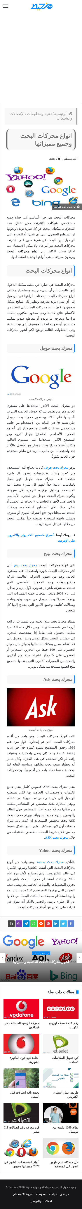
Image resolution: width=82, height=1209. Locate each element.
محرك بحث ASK (56, 837)
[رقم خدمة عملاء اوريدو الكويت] (61, 1009)
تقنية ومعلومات (39, 114)
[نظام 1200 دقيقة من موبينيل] (61, 1113)
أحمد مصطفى (70, 158)
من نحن (64, 1194)
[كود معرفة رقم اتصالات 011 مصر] (21, 1113)
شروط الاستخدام (23, 1194)
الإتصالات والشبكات (41, 954)
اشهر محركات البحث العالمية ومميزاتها (41, 962)
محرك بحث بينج (25, 565)
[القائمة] (5, 6)
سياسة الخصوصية (46, 1194)
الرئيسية (61, 114)
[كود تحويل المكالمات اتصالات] (61, 1044)
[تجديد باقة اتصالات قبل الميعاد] (21, 1078)
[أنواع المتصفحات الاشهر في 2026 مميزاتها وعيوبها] (21, 1148)
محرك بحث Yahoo (50, 862)
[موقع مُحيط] (41, 6)
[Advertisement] (41, 58)
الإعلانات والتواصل (41, 1201)
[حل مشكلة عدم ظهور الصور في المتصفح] (61, 1148)
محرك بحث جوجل (56, 467)
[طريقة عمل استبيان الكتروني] (61, 1078)
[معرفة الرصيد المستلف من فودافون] (21, 1009)
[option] (41, 958)
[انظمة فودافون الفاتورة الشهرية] (21, 1044)
